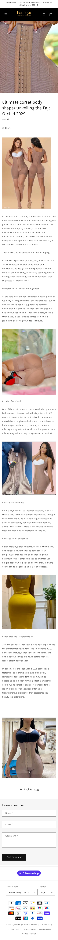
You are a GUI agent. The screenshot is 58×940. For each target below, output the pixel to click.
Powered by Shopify (31, 925)
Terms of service (29, 929)
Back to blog (31, 789)
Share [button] (8, 128)
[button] (6, 14)
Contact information (30, 934)
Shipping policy (45, 929)
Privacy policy (15, 929)
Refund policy (47, 925)
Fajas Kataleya (17, 925)
